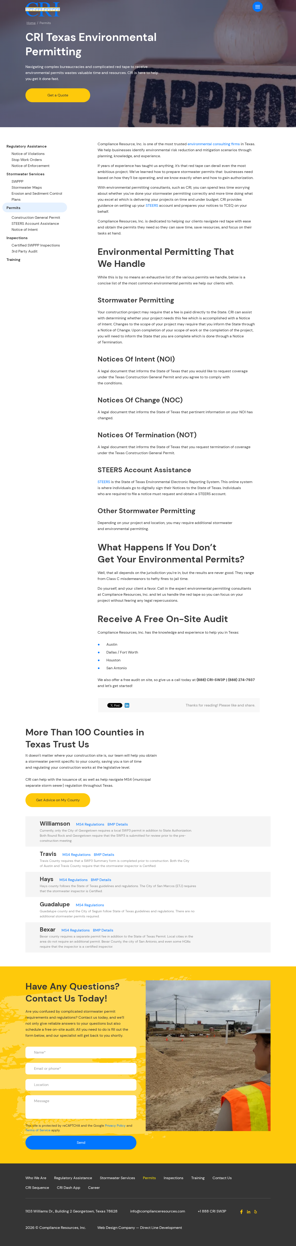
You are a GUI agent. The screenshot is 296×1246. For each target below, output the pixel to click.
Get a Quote (57, 95)
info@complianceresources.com (157, 1211)
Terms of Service (37, 1130)
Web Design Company (116, 1227)
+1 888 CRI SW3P (212, 1211)
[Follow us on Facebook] (241, 1211)
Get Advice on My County (58, 800)
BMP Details (118, 824)
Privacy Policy (115, 1125)
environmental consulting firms (214, 144)
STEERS (152, 205)
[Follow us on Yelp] (255, 1211)
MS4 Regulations (90, 824)
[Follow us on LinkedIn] (248, 1211)
